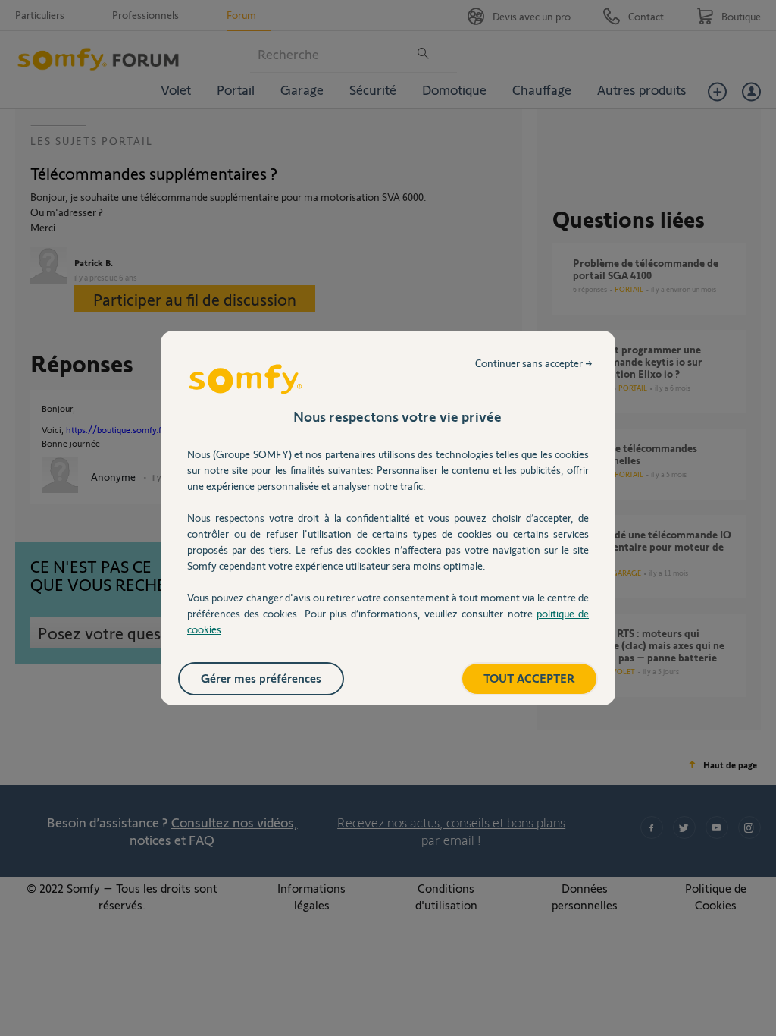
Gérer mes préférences (261, 677)
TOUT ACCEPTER (529, 677)
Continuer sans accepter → (534, 362)
